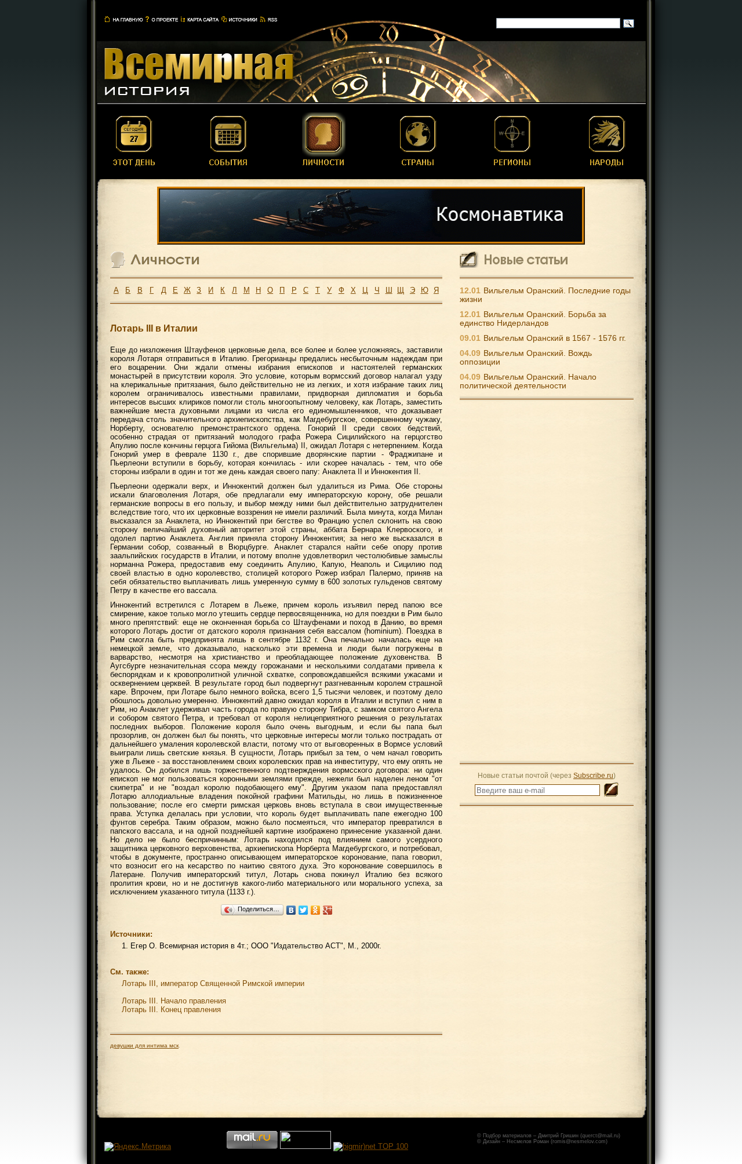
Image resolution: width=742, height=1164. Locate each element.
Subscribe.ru (593, 775)
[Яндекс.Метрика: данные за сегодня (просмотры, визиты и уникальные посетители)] (137, 1146)
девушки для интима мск (144, 1045)
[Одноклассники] (316, 910)
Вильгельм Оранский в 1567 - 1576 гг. (554, 338)
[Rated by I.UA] (305, 1146)
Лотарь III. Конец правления (171, 1009)
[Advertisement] (547, 581)
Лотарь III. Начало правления (174, 1000)
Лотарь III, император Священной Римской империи (213, 983)
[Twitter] (303, 910)
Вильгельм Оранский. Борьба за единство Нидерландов (533, 319)
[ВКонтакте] (291, 910)
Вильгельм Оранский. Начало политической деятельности (528, 381)
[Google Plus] (328, 910)
